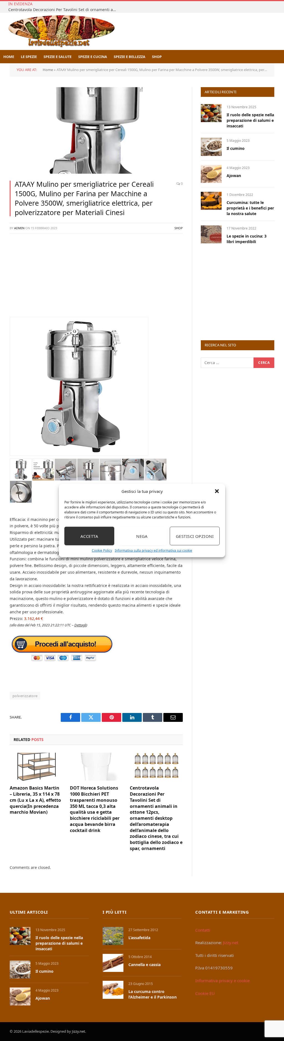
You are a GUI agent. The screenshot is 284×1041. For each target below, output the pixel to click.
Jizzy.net (230, 942)
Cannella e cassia (144, 964)
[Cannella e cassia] (113, 963)
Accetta (89, 536)
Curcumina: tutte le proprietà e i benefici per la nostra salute (250, 208)
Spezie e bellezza (129, 56)
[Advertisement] (96, 278)
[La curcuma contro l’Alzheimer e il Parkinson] (113, 990)
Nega (142, 536)
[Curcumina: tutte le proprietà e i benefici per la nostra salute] (211, 201)
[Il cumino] (211, 147)
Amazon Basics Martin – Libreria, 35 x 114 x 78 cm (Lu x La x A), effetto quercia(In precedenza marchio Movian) (35, 800)
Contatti (202, 930)
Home (8, 56)
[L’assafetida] (113, 936)
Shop (157, 56)
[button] (217, 491)
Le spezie (29, 56)
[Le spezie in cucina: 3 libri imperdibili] (211, 234)
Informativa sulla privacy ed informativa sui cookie (153, 550)
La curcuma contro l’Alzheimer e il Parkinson (152, 994)
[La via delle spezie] (61, 31)
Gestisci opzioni (195, 536)
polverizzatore (24, 695)
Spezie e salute (58, 56)
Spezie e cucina (92, 56)
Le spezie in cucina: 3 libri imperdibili (247, 238)
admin (19, 228)
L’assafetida (139, 937)
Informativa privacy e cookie (222, 980)
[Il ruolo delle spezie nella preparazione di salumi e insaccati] (211, 113)
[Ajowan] (211, 174)
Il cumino (236, 148)
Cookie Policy (102, 550)
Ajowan (234, 175)
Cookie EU (205, 993)
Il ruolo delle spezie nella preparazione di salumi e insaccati (250, 120)
